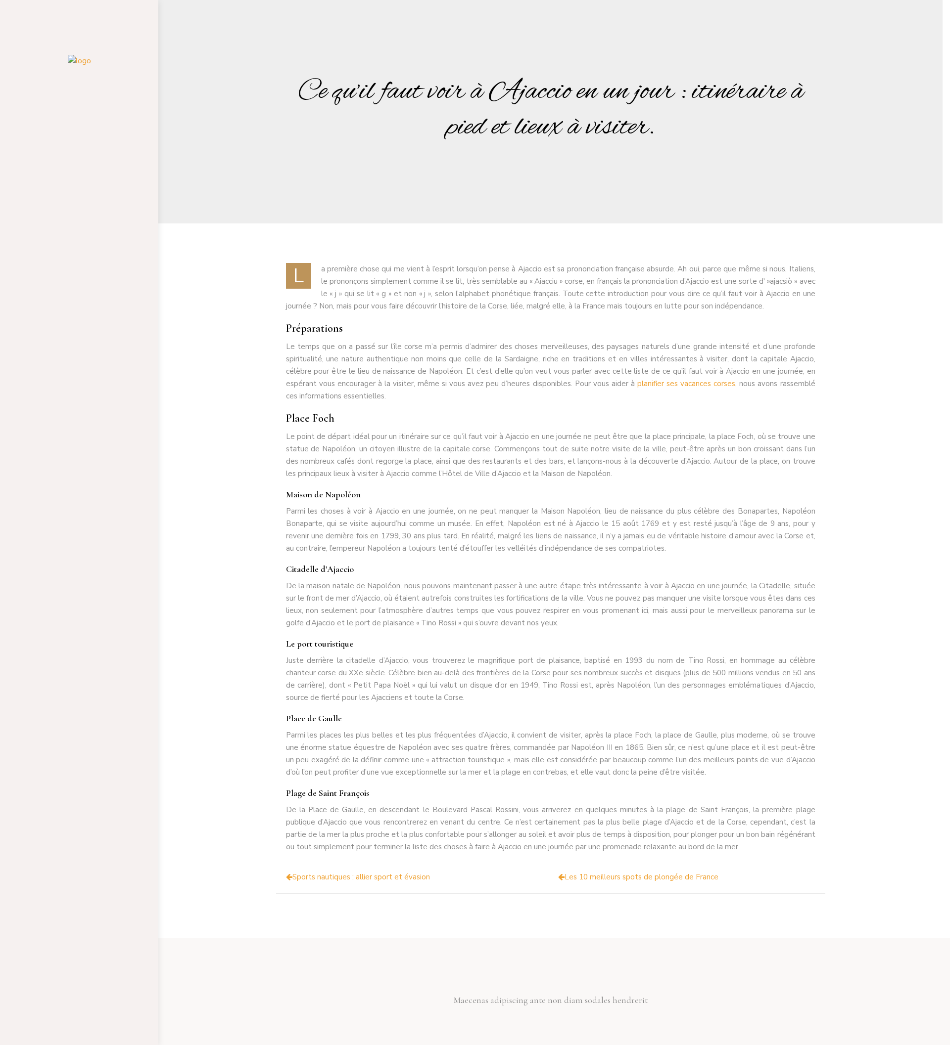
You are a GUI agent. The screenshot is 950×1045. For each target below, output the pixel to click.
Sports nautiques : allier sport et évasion (361, 877)
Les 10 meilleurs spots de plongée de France (641, 877)
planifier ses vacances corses (686, 384)
